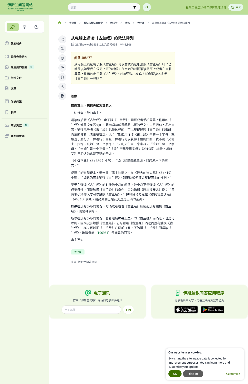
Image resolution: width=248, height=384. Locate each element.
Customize (233, 374)
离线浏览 (19, 125)
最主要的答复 (22, 67)
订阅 (128, 309)
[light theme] (25, 27)
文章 (13, 88)
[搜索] (147, 7)
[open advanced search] (134, 7)
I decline (193, 374)
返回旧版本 (18, 136)
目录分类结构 (19, 56)
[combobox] (101, 7)
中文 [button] (238, 7)
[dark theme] (36, 27)
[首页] (59, 23)
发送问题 (16, 101)
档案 (13, 112)
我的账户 (16, 43)
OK (175, 374)
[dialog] (205, 364)
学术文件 (16, 78)
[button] (62, 39)
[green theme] (13, 27)
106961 (103, 232)
